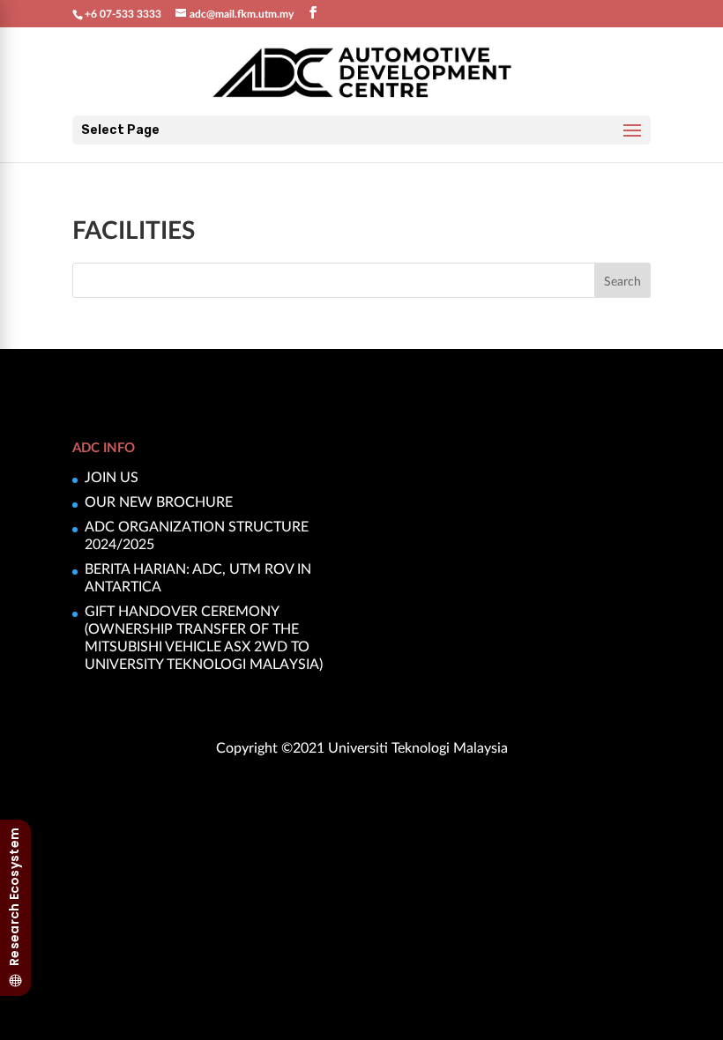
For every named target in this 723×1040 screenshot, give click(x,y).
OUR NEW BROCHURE (159, 501)
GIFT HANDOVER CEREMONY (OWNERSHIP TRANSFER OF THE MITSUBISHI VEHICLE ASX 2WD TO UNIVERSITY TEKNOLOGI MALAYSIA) (204, 637)
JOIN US (111, 476)
